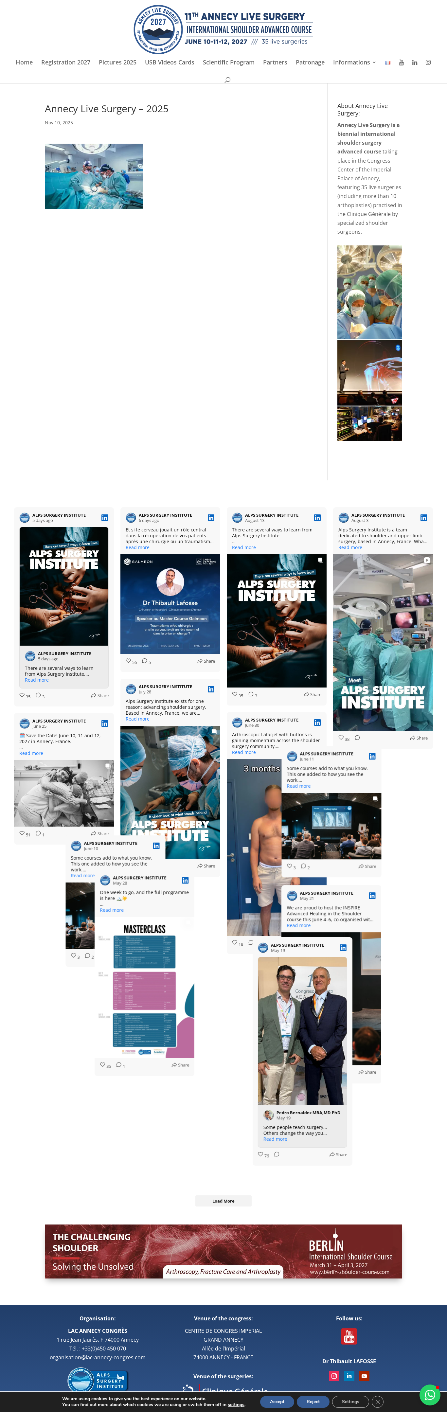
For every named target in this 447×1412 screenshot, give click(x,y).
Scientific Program (229, 63)
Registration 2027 (65, 63)
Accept (277, 1402)
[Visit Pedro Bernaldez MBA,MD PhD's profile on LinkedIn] (243, 1138)
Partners (275, 63)
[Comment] (355, 739)
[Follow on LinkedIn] (349, 1376)
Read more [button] (37, 680)
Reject (313, 1402)
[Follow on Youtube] (364, 1376)
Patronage (310, 63)
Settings (350, 1402)
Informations (351, 63)
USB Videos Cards (169, 63)
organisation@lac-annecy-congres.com (98, 1357)
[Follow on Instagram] (334, 1376)
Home (24, 63)
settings (236, 1405)
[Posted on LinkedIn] (105, 518)
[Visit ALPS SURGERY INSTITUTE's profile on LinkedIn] (24, 517)
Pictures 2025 (117, 63)
